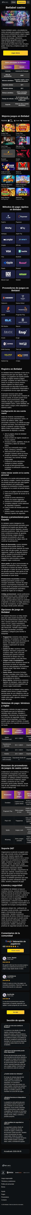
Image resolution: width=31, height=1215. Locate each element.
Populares (4, 120)
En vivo (11, 120)
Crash (17, 120)
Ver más (15, 1012)
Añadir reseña (15, 950)
